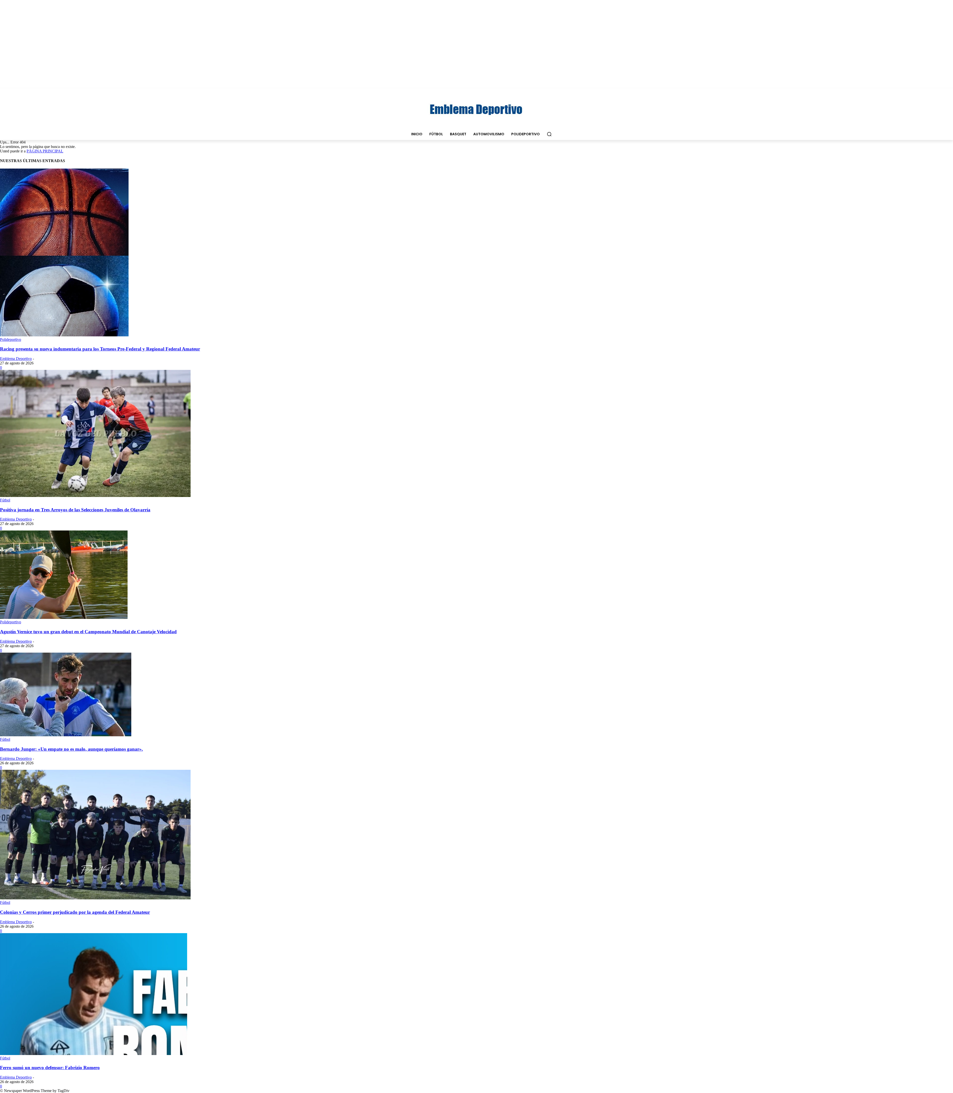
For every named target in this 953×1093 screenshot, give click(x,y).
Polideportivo (10, 339)
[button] (549, 134)
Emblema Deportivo (16, 358)
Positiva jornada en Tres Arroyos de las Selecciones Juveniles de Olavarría (75, 509)
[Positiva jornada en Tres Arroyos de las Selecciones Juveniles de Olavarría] (95, 496)
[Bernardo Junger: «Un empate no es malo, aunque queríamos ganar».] (65, 735)
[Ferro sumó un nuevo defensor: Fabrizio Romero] (93, 1054)
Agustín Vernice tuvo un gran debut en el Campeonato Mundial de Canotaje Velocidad (88, 631)
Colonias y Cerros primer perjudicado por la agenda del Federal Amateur (75, 912)
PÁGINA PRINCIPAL (45, 151)
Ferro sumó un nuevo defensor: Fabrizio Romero (50, 1067)
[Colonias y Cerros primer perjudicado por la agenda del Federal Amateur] (95, 898)
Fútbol (5, 500)
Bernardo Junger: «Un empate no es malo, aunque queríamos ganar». (71, 749)
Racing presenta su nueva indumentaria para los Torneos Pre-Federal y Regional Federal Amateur (100, 349)
